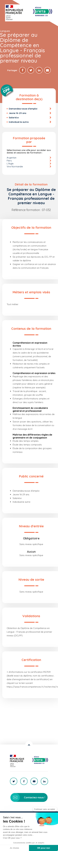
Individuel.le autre (19, 122)
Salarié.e (14, 117)
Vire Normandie (15, 166)
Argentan (11, 157)
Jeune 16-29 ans (17, 113)
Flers (9, 160)
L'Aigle (10, 163)
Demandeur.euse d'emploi (23, 109)
